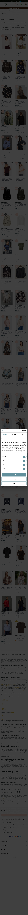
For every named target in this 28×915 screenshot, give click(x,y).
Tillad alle (14, 474)
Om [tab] (23, 434)
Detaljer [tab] (14, 434)
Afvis (14, 483)
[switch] (25, 461)
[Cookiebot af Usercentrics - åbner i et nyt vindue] (21, 430)
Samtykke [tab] (5, 434)
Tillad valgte (14, 478)
